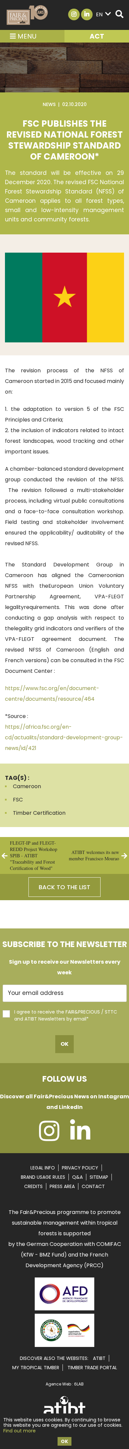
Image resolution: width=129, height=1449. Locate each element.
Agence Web (58, 1384)
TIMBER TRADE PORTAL (92, 1367)
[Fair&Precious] (27, 15)
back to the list (64, 887)
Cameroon (27, 786)
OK (64, 1441)
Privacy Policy (80, 1167)
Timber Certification (39, 813)
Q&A (77, 1177)
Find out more (19, 1430)
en (99, 14)
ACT (97, 36)
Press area (62, 1186)
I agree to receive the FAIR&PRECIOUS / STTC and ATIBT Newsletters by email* (65, 1015)
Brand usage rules (43, 1177)
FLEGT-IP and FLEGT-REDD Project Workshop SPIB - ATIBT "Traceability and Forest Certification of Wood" (33, 855)
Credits (33, 1186)
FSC (18, 799)
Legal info (42, 1167)
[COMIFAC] (64, 1344)
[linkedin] (80, 1138)
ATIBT (99, 1358)
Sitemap (99, 1177)
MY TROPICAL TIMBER (35, 1367)
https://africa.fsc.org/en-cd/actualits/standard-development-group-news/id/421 (64, 737)
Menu (26, 36)
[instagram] (49, 1138)
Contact (93, 1186)
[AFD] (64, 1311)
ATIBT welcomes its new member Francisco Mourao (94, 855)
